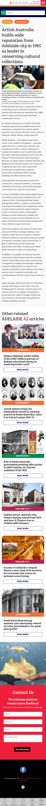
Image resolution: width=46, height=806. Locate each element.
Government (21, 21)
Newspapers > (23, 455)
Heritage (7, 21)
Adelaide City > (23, 508)
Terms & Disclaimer (34, 778)
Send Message (22, 749)
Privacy (23, 778)
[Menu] (43, 2)
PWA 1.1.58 (23, 780)
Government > (23, 350)
